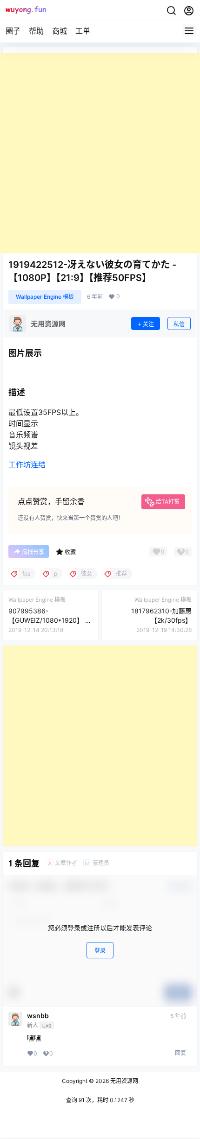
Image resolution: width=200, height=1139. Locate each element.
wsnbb (38, 1015)
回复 (180, 1052)
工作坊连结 (27, 464)
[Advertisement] (100, 153)
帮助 (36, 30)
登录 (100, 950)
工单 (82, 30)
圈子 (13, 30)
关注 (148, 324)
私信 (179, 324)
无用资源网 (123, 1080)
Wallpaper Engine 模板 (45, 296)
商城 (59, 30)
